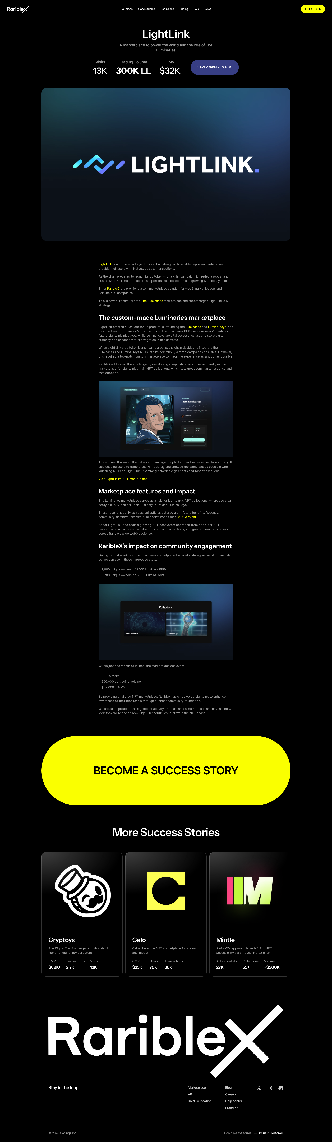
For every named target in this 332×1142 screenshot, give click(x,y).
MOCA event (186, 517)
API (190, 1094)
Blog (228, 1087)
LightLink (105, 264)
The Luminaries (152, 301)
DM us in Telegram (271, 1133)
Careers (231, 1094)
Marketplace (197, 1087)
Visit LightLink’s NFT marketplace (123, 479)
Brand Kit (231, 1108)
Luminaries (193, 327)
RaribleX (113, 288)
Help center (233, 1101)
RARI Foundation (199, 1101)
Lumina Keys (217, 327)
